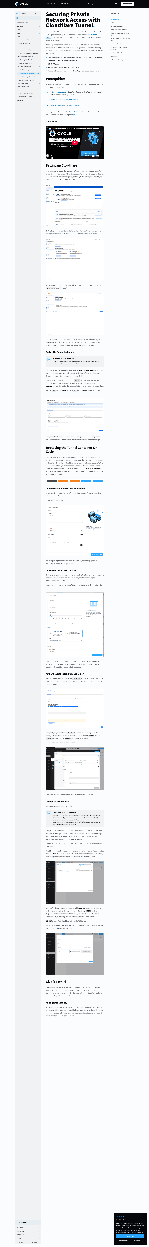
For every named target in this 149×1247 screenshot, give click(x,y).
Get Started (127, 4)
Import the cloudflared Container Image (120, 39)
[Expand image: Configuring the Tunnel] (75, 415)
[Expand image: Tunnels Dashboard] (75, 259)
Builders (79, 4)
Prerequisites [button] (55, 78)
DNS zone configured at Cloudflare (65, 100)
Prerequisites (114, 19)
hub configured (73, 105)
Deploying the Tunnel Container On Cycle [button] (71, 449)
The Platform (65, 4)
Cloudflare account (59, 92)
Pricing (90, 4)
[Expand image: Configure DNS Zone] (75, 882)
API (73, 114)
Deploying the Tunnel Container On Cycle (120, 34)
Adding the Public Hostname (118, 30)
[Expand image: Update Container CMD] (75, 768)
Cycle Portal (73, 112)
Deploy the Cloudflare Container (120, 44)
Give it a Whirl (114, 56)
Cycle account (57, 105)
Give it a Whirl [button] (56, 981)
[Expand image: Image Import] (75, 530)
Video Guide (113, 23)
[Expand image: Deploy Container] (75, 625)
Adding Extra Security (116, 60)
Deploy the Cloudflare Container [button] (61, 570)
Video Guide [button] (52, 121)
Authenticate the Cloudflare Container (118, 48)
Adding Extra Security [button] (56, 1002)
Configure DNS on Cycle (117, 53)
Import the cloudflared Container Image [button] (65, 488)
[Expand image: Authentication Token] (75, 708)
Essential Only (123, 1240)
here (61, 496)
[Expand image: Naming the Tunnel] (75, 314)
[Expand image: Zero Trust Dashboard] (75, 205)
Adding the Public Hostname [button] (60, 352)
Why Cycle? (51, 4)
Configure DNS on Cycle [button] (57, 801)
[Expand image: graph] (75, 481)
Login (116, 4)
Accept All (130, 1236)
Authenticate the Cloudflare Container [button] (64, 674)
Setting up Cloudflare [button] (61, 165)
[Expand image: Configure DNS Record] (75, 954)
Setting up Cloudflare (116, 26)
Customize (137, 1240)
